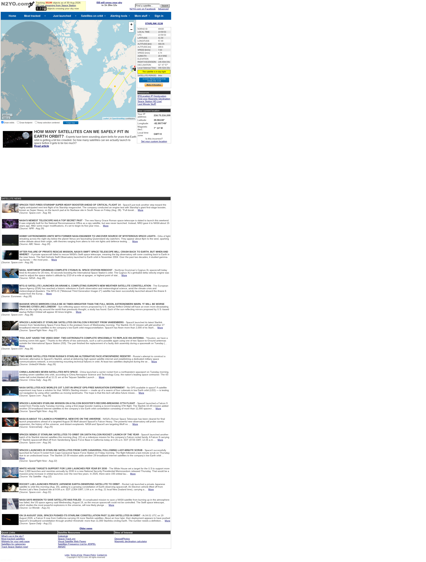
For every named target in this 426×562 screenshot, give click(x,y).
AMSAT (62, 546)
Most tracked (32, 16)
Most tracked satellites (13, 538)
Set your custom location (154, 141)
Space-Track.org (66, 538)
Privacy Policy (89, 555)
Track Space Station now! (14, 546)
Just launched (62, 16)
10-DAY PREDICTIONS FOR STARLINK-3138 (154, 80)
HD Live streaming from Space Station (56, 5)
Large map (71, 123)
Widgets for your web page (15, 541)
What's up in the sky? (12, 536)
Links (67, 555)
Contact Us (102, 555)
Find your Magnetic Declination (154, 98)
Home (12, 16)
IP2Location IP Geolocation (152, 96)
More (140, 210)
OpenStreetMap (118, 118)
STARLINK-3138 (154, 23)
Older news (86, 528)
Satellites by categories (13, 544)
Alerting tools (118, 16)
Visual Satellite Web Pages (72, 541)
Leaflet (106, 118)
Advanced (163, 8)
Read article (41, 146)
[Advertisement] (86, 173)
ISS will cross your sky (109, 2)
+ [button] (131, 24)
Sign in (159, 16)
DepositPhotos (122, 538)
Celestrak (63, 536)
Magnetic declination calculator (130, 541)
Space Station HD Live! (150, 101)
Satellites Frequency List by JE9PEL (77, 544)
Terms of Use (76, 555)
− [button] (131, 29)
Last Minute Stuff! (147, 104)
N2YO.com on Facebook (143, 8)
